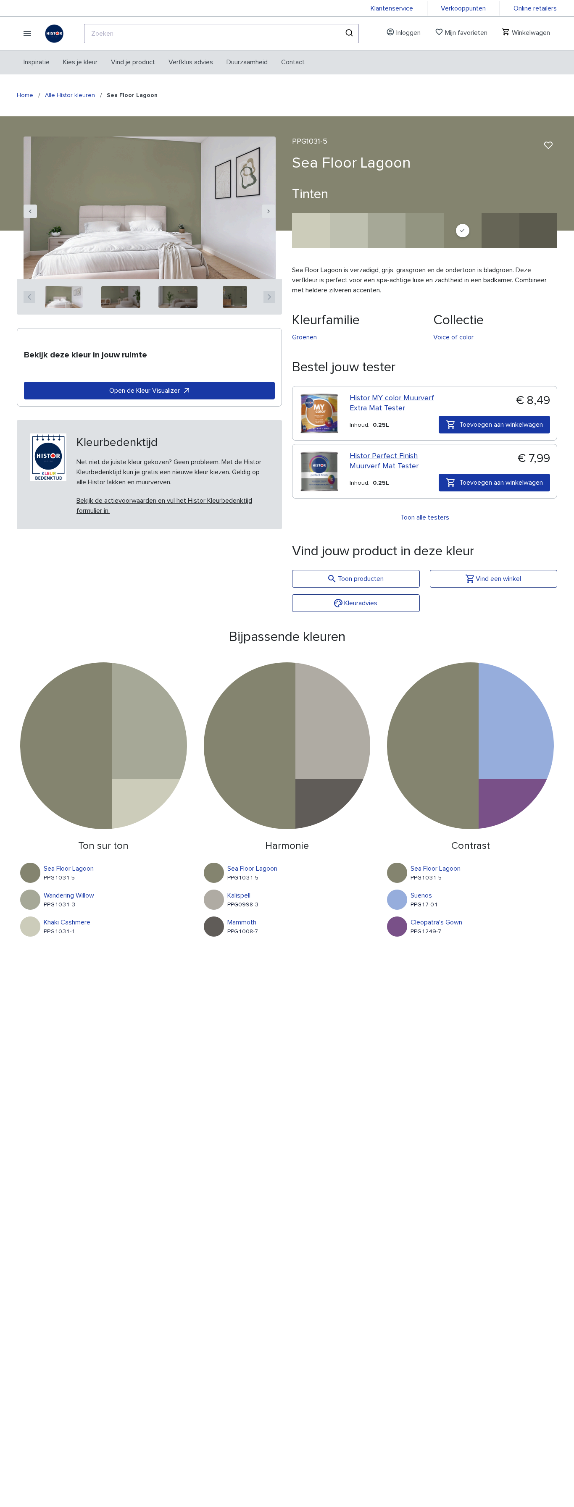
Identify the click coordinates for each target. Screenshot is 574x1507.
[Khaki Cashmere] (311, 230)
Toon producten (361, 578)
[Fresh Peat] (538, 230)
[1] (64, 297)
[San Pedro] (424, 230)
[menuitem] (36, 62)
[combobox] (221, 33)
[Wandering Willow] (386, 230)
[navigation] (30, 211)
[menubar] (164, 62)
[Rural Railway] (349, 230)
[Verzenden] (348, 33)
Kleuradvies (360, 603)
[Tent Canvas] (500, 230)
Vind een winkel (498, 578)
